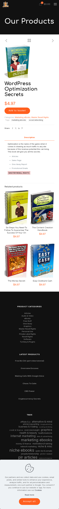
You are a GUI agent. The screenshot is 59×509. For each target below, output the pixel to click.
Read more (29, 495)
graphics (46, 429)
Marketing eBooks (22, 117)
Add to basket (17, 111)
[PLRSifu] (5, 4)
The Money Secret (16, 281)
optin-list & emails (43, 451)
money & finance (23, 443)
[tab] (29, 137)
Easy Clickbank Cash (42, 281)
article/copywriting (31, 424)
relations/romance (45, 458)
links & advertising (44, 436)
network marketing (28, 446)
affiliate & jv (25, 422)
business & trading (28, 426)
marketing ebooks (19, 120)
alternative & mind (42, 421)
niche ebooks (21, 450)
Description (29, 137)
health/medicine (45, 433)
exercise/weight (32, 430)
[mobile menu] (55, 4)
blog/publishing (46, 424)
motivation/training (42, 443)
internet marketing (23, 436)
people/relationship (30, 454)
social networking (36, 120)
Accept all (29, 501)
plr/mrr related (46, 454)
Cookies (38, 490)
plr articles (27, 457)
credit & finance (16, 430)
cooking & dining (45, 427)
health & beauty (28, 432)
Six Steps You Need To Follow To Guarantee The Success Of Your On (16, 230)
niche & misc (45, 446)
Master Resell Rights (40, 117)
